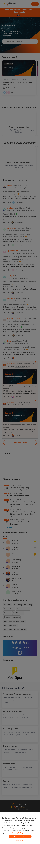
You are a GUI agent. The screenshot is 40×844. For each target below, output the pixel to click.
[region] (20, 828)
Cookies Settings (19, 840)
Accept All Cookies (20, 837)
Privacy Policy (17, 833)
